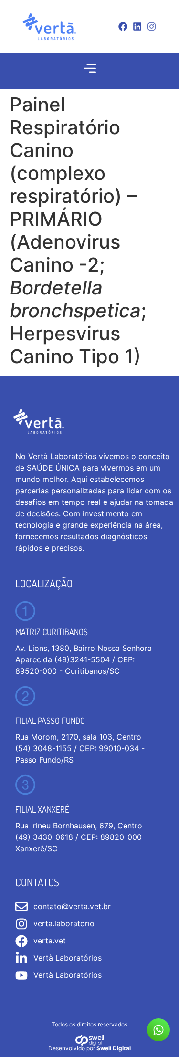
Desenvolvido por (89, 1048)
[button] (89, 68)
